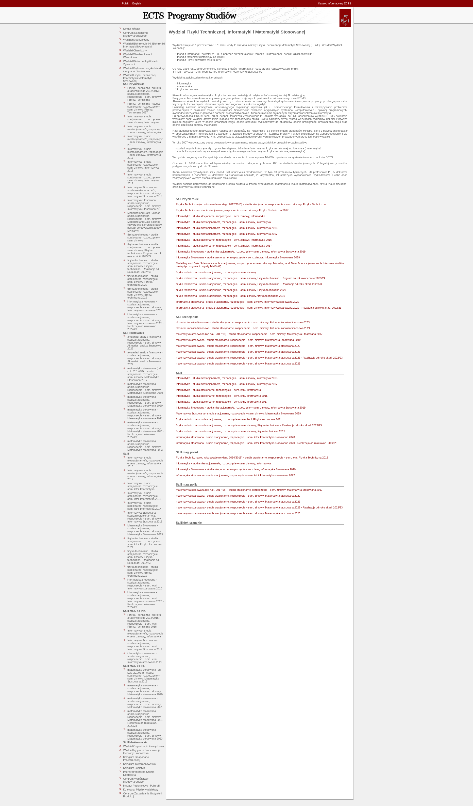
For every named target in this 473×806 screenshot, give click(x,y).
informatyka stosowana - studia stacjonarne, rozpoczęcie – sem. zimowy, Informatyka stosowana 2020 (144, 306)
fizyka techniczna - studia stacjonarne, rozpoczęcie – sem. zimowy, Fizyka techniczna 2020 (143, 280)
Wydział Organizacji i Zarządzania (143, 746)
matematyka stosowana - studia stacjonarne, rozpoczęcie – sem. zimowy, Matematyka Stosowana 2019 (145, 388)
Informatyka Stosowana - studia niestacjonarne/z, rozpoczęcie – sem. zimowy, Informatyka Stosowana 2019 (144, 192)
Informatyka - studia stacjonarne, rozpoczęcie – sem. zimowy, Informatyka (143, 119)
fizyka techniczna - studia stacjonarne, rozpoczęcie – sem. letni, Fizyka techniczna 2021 (144, 543)
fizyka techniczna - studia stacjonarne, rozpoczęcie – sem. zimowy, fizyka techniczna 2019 (143, 293)
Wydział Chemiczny (135, 50)
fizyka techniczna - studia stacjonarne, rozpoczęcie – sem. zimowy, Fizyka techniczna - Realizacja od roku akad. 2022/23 (143, 266)
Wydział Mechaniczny (136, 39)
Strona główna (131, 28)
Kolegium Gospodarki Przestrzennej (136, 758)
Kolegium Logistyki (134, 767)
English (136, 3)
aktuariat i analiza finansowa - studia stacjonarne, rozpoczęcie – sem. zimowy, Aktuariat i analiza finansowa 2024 (145, 358)
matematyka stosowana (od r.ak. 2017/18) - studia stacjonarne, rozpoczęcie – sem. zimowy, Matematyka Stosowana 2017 (144, 374)
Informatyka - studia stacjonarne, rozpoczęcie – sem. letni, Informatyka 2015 (144, 495)
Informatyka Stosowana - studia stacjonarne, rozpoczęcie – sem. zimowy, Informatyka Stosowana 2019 (144, 204)
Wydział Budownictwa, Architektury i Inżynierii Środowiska (144, 70)
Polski (125, 3)
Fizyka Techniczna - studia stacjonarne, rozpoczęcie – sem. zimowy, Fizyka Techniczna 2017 (143, 108)
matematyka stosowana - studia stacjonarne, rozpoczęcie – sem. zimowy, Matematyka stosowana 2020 (145, 401)
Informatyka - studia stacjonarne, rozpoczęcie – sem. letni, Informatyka (143, 486)
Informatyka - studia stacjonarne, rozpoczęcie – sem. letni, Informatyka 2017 (144, 505)
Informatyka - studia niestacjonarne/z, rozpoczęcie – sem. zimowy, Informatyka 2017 (145, 153)
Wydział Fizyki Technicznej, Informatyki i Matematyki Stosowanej (139, 78)
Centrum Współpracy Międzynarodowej (136, 780)
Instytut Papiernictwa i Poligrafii (141, 785)
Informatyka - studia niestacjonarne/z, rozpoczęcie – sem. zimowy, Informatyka (145, 129)
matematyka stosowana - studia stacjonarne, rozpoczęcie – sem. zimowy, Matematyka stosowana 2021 (145, 414)
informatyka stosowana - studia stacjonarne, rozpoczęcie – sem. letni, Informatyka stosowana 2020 (144, 584)
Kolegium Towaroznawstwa (139, 763)
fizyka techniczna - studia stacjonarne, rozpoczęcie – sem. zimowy (143, 237)
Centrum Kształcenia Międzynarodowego (135, 34)
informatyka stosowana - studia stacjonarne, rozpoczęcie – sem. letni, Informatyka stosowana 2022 (144, 658)
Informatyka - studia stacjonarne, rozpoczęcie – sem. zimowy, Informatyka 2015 (143, 166)
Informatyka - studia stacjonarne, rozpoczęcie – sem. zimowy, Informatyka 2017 (143, 179)
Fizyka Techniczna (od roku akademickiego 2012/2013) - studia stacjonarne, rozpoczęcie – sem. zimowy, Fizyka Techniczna (144, 93)
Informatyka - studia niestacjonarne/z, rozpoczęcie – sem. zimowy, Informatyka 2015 (145, 140)
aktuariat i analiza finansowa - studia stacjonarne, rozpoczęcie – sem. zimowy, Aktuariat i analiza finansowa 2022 (145, 342)
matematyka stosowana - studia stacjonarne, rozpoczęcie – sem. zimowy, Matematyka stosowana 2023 (145, 445)
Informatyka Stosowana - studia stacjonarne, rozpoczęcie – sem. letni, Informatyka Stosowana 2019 (144, 645)
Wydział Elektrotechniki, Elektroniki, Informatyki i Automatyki (144, 45)
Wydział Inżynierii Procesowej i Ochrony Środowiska (141, 752)
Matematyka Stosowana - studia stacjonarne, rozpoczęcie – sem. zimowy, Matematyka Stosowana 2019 (145, 530)
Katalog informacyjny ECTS (334, 3)
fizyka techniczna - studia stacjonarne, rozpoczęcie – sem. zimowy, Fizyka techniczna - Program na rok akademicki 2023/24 (144, 250)
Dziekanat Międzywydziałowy (140, 789)
